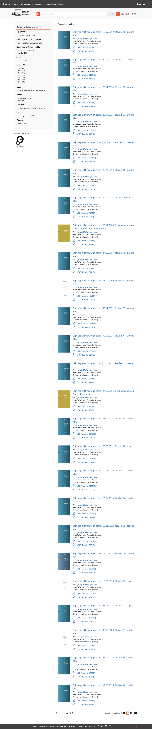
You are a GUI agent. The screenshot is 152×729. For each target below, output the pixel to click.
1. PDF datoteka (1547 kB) (86, 158)
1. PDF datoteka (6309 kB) (86, 618)
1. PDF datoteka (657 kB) (85, 268)
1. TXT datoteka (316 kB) (85, 106)
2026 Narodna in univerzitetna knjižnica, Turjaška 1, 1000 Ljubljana (71, 726)
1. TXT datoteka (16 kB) (85, 410)
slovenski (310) (23, 61)
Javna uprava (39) (24, 98)
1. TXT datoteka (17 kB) (85, 244)
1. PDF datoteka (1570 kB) (86, 130)
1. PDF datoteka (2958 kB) (86, 458)
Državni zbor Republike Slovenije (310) (31, 91)
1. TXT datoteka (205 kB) (85, 649)
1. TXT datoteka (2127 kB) (86, 622)
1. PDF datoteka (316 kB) (85, 645)
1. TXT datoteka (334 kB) (85, 162)
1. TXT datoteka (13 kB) (85, 382)
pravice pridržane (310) (26, 116)
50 (131, 713)
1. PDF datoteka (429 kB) (85, 406)
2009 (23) (21, 71)
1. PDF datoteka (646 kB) (85, 701)
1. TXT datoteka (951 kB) (85, 490)
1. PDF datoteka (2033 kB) (86, 569)
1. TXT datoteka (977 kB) (85, 545)
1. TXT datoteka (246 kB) (85, 272)
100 (135, 713)
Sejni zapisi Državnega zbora (86, 39)
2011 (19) (21, 75)
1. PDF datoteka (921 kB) (85, 241)
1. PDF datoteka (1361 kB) (86, 351)
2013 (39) (21, 80)
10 (124, 713)
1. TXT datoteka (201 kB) (85, 327)
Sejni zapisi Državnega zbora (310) (30, 43)
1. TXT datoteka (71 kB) (85, 217)
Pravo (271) (22, 100)
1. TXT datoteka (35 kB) (85, 704)
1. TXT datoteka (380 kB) (85, 134)
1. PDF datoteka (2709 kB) (86, 486)
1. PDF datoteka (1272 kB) (86, 434)
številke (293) (22, 53)
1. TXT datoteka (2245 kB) (86, 462)
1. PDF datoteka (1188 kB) (86, 75)
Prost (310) (22, 123)
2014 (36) (21, 82)
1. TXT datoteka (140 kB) (85, 79)
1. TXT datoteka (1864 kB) (86, 597)
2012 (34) (21, 77)
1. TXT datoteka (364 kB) (85, 300)
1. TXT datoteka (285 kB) (85, 189)
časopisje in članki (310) (26, 35)
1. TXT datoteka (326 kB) (85, 355)
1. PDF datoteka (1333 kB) (86, 323)
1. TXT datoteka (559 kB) (85, 573)
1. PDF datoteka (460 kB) (85, 296)
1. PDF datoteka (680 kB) (85, 47)
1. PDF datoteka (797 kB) (85, 213)
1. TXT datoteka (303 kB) (85, 438)
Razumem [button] (141, 4)
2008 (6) (21, 68)
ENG (127, 14)
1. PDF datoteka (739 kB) (85, 185)
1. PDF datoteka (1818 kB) (86, 541)
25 (128, 713)
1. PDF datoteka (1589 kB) (86, 514)
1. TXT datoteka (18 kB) (85, 51)
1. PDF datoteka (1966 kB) (86, 593)
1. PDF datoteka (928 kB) (85, 103)
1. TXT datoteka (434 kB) (85, 517)
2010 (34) (21, 73)
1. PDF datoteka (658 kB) (85, 673)
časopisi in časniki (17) (26, 51)
